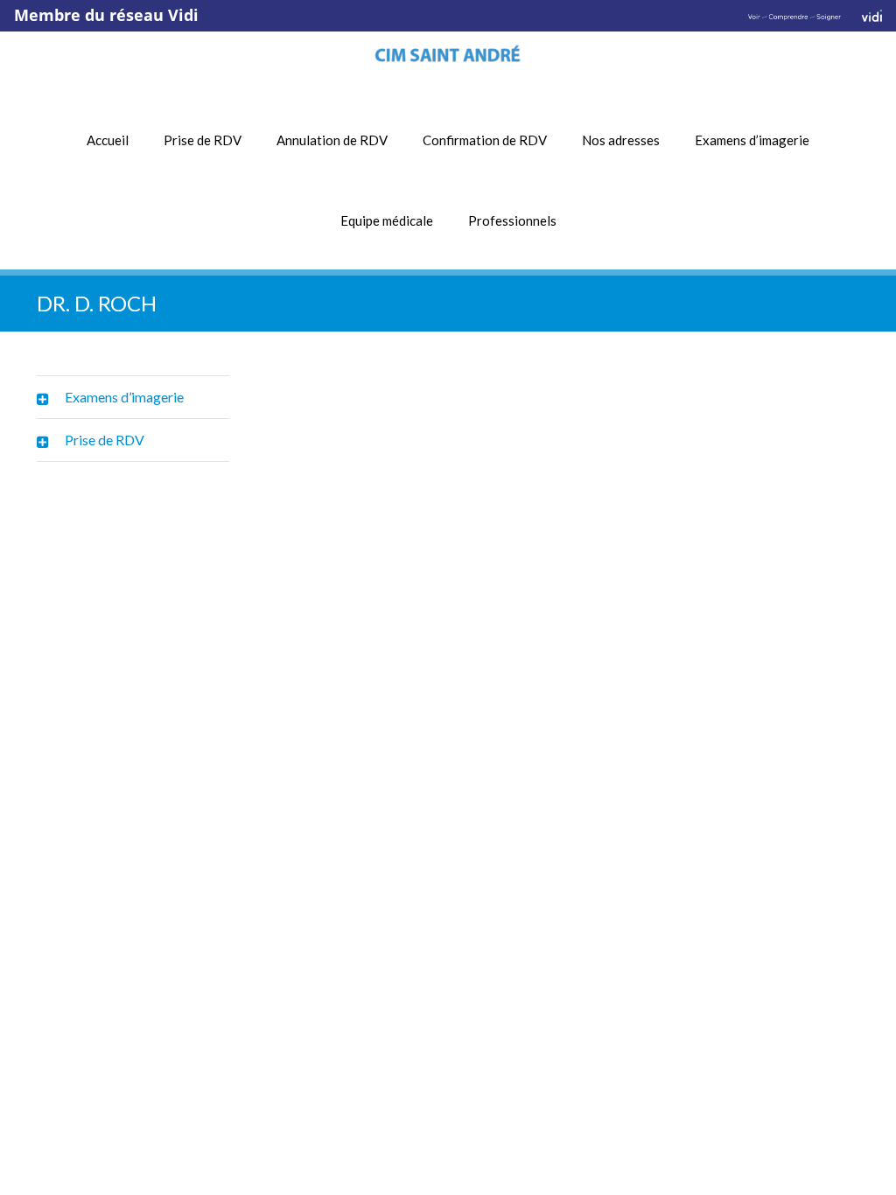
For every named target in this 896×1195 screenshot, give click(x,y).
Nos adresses (621, 140)
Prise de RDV (203, 140)
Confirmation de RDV (485, 140)
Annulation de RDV (332, 140)
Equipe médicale (386, 220)
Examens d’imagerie (752, 140)
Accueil (108, 140)
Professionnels (512, 220)
